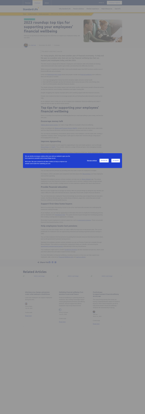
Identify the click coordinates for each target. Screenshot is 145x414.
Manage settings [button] (92, 160)
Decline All (104, 160)
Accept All (116, 160)
